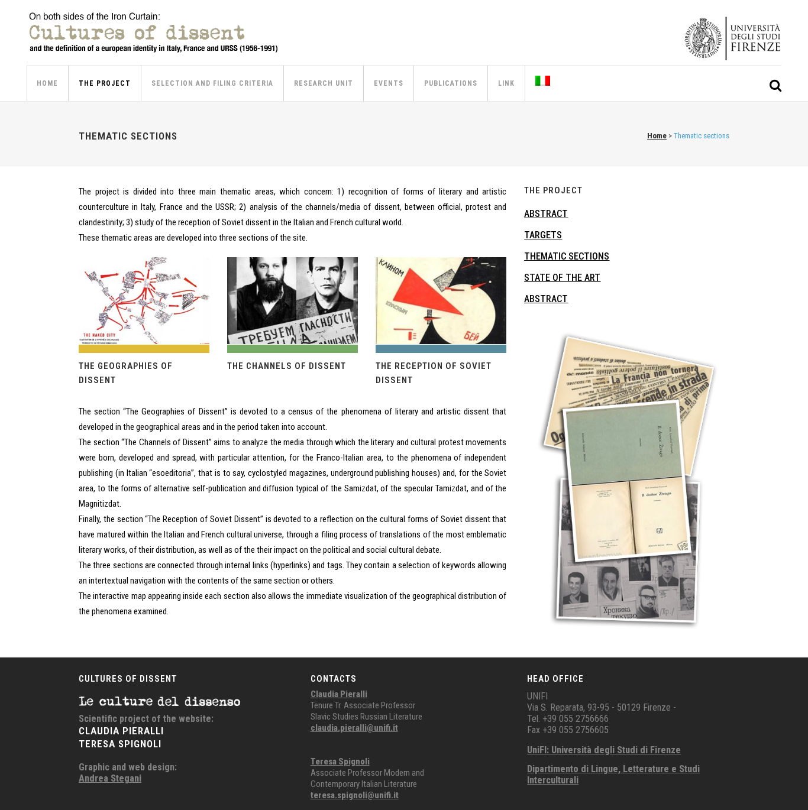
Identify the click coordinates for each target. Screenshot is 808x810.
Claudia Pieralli (339, 694)
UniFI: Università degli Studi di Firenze (604, 750)
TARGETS (543, 235)
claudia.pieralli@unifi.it (354, 727)
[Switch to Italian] (544, 83)
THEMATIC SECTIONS (566, 256)
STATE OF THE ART (562, 277)
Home (657, 135)
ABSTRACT (546, 213)
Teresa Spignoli (340, 761)
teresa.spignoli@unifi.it (355, 795)
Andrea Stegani (110, 778)
